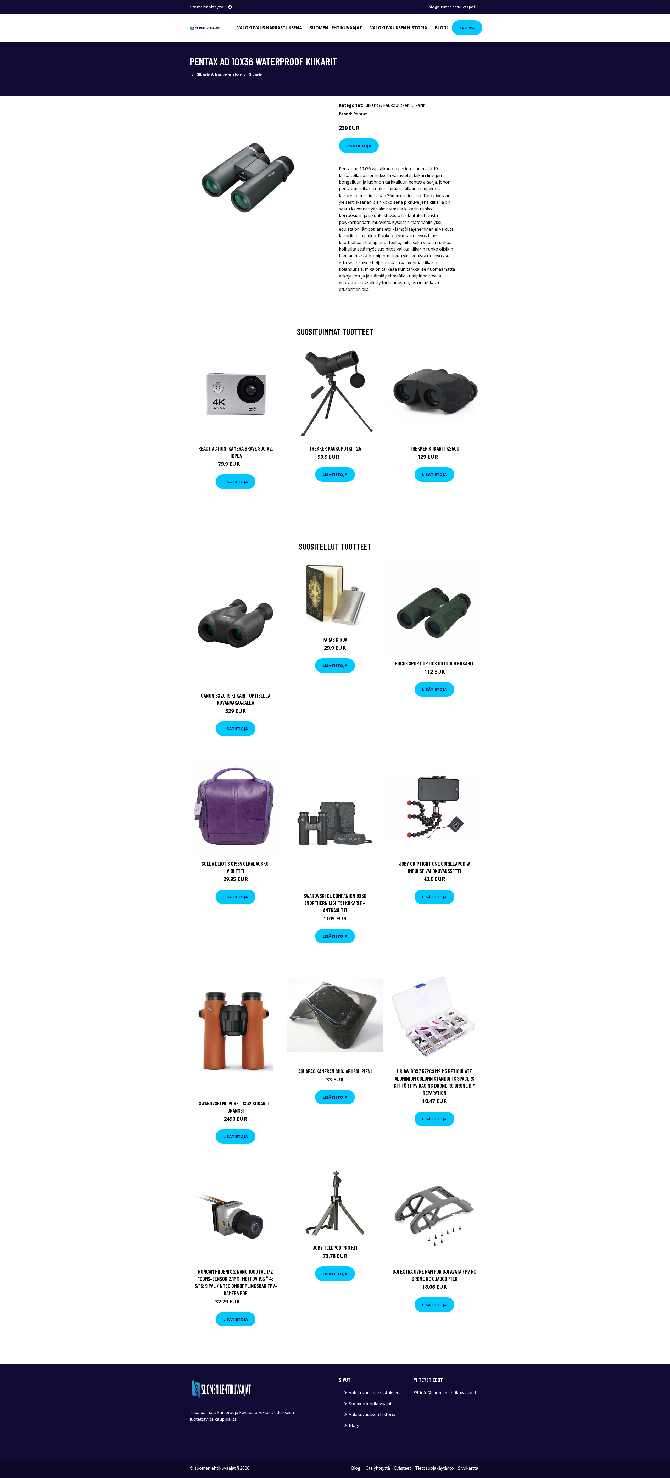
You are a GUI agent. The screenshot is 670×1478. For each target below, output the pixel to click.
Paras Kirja (335, 639)
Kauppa (467, 27)
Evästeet (402, 1468)
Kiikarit (255, 75)
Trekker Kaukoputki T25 (335, 448)
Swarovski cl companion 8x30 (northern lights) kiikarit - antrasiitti (335, 902)
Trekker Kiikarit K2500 (434, 448)
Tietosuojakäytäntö (434, 1468)
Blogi (441, 28)
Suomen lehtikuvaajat (336, 28)
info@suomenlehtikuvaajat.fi (452, 6)
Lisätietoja (359, 145)
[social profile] (230, 7)
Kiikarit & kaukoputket (219, 75)
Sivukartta (468, 1468)
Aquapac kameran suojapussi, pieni (335, 1071)
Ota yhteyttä (378, 1468)
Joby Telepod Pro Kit (335, 1247)
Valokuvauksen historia (398, 28)
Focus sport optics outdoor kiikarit (434, 663)
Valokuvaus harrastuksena (269, 28)
